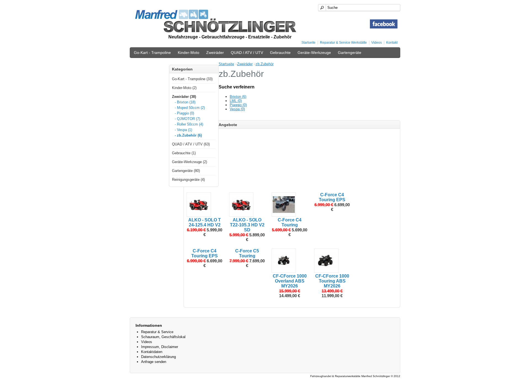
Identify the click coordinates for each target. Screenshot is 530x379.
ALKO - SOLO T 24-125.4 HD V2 (204, 222)
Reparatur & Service (157, 332)
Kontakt (392, 43)
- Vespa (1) (183, 130)
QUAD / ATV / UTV (247, 52)
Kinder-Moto (188, 52)
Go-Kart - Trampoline (152, 52)
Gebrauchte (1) (184, 153)
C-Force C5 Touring (247, 253)
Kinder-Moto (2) (184, 88)
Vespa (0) (237, 109)
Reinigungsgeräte (149, 64)
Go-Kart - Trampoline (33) (192, 79)
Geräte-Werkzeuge (314, 52)
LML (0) (236, 101)
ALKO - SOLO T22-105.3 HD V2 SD (247, 225)
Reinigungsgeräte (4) (188, 179)
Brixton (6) (238, 97)
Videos (376, 43)
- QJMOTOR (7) (187, 119)
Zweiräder (215, 52)
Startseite (308, 43)
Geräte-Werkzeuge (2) (189, 162)
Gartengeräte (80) (186, 171)
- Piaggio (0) (184, 113)
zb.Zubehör (265, 64)
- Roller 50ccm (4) (189, 124)
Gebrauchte (280, 52)
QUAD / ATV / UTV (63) (191, 144)
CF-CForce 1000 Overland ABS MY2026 (290, 281)
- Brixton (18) (185, 102)
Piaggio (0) (238, 105)
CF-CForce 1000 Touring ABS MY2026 (332, 281)
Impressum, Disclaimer (159, 347)
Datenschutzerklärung (158, 357)
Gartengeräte (349, 52)
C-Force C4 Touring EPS (332, 197)
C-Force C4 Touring (289, 222)
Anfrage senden (153, 362)
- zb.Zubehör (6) (188, 135)
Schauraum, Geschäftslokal (163, 337)
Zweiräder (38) (184, 97)
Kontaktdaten (151, 352)
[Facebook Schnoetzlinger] (384, 27)
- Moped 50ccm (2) (190, 108)
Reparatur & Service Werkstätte (343, 43)
